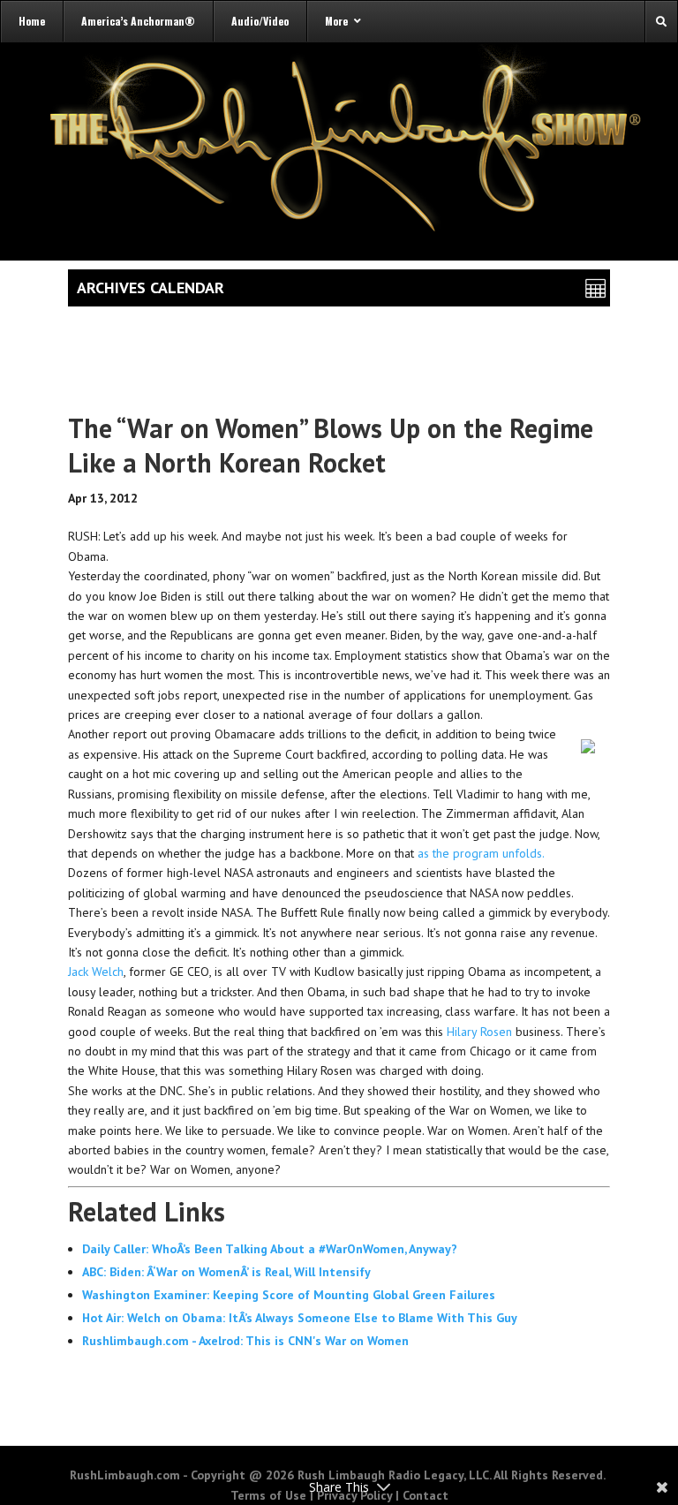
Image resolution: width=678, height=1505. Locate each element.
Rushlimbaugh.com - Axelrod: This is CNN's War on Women (245, 1341)
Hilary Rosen (479, 1032)
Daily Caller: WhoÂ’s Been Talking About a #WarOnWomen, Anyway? (269, 1249)
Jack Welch (96, 971)
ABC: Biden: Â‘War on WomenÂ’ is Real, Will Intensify (226, 1272)
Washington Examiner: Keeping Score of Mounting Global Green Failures (288, 1295)
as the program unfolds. (481, 853)
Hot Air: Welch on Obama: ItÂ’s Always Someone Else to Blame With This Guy (299, 1318)
